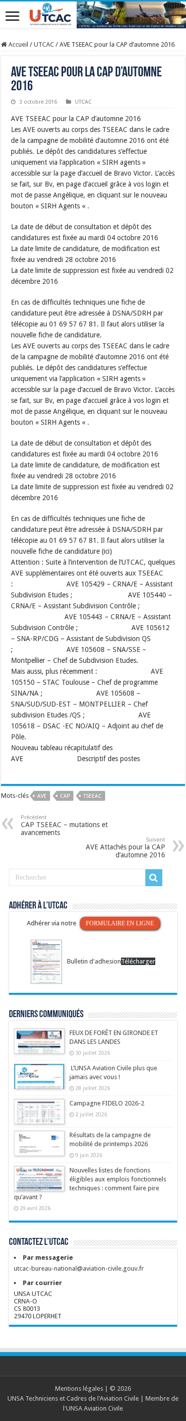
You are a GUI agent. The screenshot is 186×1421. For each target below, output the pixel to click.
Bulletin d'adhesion (94, 961)
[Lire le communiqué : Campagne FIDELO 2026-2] (39, 1116)
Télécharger (138, 961)
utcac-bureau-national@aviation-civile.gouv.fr (79, 1268)
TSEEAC (92, 796)
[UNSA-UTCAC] (93, 14)
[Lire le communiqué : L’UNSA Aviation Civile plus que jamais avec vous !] (39, 1081)
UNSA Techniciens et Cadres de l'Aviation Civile (73, 1398)
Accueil (17, 44)
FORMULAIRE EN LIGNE (120, 923)
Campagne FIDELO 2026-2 (106, 1103)
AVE (42, 796)
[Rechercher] (153, 877)
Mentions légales (79, 1388)
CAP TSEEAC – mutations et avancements (64, 825)
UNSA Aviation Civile (94, 1408)
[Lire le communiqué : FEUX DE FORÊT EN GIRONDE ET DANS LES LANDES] (39, 1046)
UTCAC (44, 44)
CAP (65, 796)
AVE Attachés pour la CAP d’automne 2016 (125, 848)
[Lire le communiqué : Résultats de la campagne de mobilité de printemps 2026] (39, 1148)
